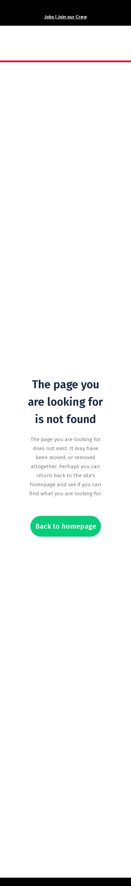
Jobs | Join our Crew (65, 17)
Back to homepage (65, 526)
